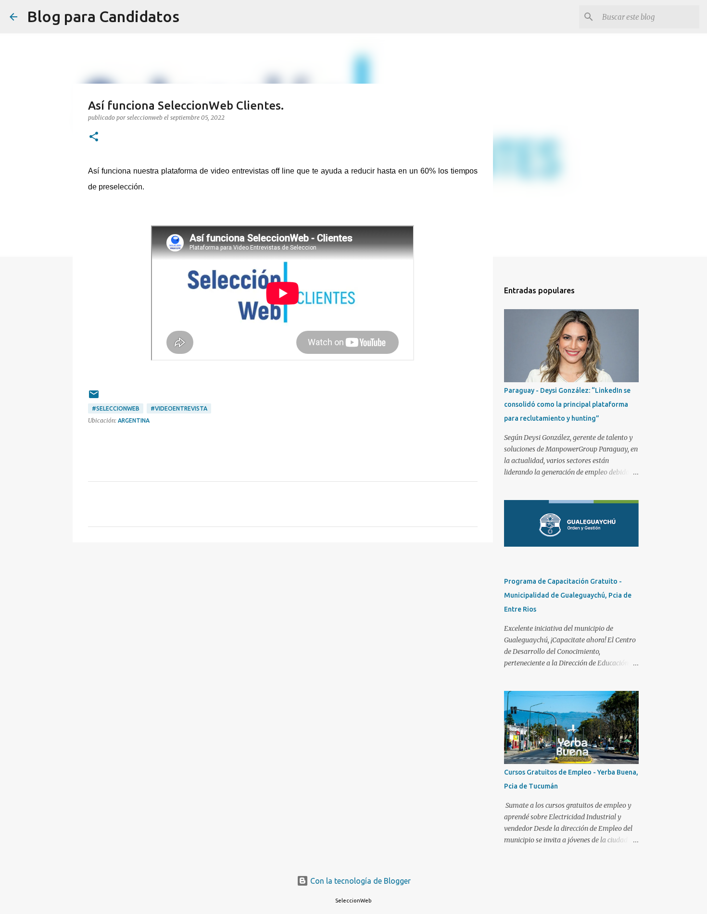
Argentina (134, 420)
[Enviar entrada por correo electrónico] (94, 398)
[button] (94, 137)
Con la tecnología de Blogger (359, 880)
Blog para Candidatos (103, 16)
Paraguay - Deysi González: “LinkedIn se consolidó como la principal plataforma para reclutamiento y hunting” (567, 404)
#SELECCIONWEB (115, 408)
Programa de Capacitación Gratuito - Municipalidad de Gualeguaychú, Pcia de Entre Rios (567, 595)
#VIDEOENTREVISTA (179, 408)
